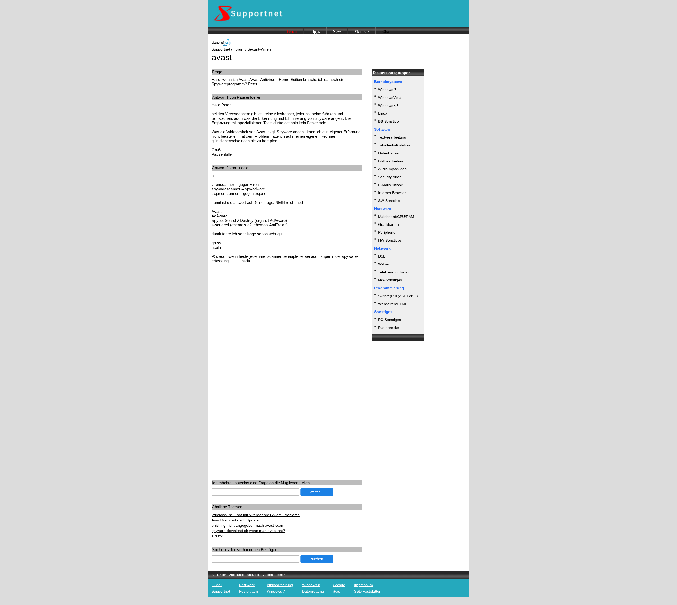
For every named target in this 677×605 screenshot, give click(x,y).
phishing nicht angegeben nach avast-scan (247, 525)
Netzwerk (247, 585)
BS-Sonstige (388, 121)
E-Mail (217, 585)
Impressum (363, 585)
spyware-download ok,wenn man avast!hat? (248, 531)
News (337, 31)
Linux (382, 113)
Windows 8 (311, 585)
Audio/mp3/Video (392, 169)
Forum (292, 31)
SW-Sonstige (389, 201)
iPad (336, 591)
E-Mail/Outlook (390, 185)
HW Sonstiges (390, 240)
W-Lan (383, 264)
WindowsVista (389, 97)
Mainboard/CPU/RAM (396, 216)
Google (339, 585)
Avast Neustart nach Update (235, 520)
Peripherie (386, 232)
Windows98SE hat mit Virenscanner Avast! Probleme (256, 515)
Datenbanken (389, 153)
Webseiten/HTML (392, 304)
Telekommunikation (394, 272)
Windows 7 (387, 90)
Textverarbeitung (392, 137)
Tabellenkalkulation (394, 145)
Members (361, 31)
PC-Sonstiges (389, 320)
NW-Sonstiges (390, 280)
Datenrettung (313, 591)
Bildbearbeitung (391, 161)
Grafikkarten (388, 224)
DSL (381, 256)
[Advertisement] (256, 309)
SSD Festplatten (367, 591)
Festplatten (248, 591)
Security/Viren (259, 49)
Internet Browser (392, 193)
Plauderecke (388, 328)
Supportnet (221, 49)
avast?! (218, 536)
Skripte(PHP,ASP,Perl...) (398, 296)
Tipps (315, 31)
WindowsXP (388, 105)
